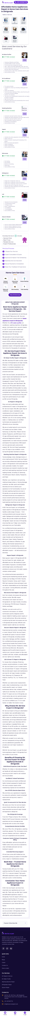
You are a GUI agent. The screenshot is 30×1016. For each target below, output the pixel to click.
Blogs (3, 959)
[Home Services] (7, 2)
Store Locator (5, 968)
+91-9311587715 (22, 2)
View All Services (15, 295)
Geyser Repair (5, 987)
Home (3, 957)
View (24, 60)
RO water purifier (16, 323)
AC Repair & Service (7, 976)
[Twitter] (7, 948)
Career (3, 962)
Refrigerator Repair (7, 984)
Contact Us (5, 965)
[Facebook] (3, 948)
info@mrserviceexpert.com (11, 1004)
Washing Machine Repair (8, 981)
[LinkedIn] (11, 948)
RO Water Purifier (6, 979)
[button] (5, 1013)
